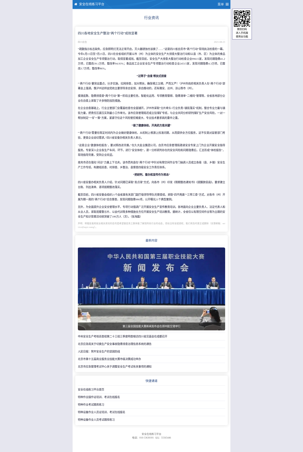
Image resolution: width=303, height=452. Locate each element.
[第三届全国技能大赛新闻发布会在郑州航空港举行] (151, 288)
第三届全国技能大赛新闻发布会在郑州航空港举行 (151, 326)
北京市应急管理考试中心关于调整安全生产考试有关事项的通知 (115, 366)
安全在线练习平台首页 (91, 389)
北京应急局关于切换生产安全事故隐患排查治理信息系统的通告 (115, 343)
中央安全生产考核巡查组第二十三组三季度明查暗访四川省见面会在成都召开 (122, 336)
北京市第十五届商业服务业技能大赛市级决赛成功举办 (109, 359)
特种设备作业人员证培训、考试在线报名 (101, 412)
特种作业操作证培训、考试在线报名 (99, 397)
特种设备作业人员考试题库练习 (96, 419)
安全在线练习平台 (91, 4)
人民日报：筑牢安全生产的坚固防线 (99, 351)
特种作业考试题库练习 (91, 404)
